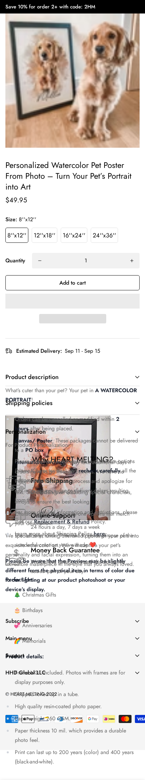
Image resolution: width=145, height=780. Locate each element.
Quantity (15, 260)
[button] (72, 301)
